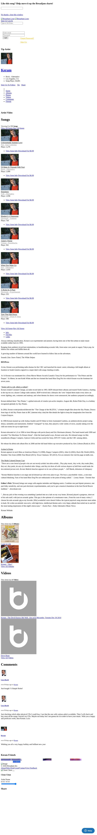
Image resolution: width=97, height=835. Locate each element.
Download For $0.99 (26, 151)
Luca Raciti (5, 680)
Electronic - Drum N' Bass (11, 317)
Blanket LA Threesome (9, 216)
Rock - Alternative (8, 169)
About (3, 768)
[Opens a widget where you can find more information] (88, 831)
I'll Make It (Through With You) (13, 167)
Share (23, 85)
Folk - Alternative (7, 194)
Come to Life (6, 544)
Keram (16, 684)
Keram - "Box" (6, 564)
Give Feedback (31, 768)
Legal (17, 768)
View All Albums (7, 566)
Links (8, 337)
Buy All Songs (18, 128)
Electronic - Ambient (8, 218)
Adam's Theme (6, 241)
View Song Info (12, 151)
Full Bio (9, 335)
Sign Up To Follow (8, 85)
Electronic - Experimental (10, 292)
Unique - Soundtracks (9, 243)
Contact (22, 768)
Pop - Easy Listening (9, 145)
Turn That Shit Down (9, 314)
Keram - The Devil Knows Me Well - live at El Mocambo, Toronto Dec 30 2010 (31, 618)
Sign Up (23, 42)
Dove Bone (5, 656)
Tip (18, 85)
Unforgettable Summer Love (11, 143)
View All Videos (7, 658)
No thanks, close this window (12, 15)
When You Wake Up (8, 265)
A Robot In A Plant (8, 290)
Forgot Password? (27, 38)
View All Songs (7, 128)
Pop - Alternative (7, 267)
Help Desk (10, 768)
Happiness (5, 192)
